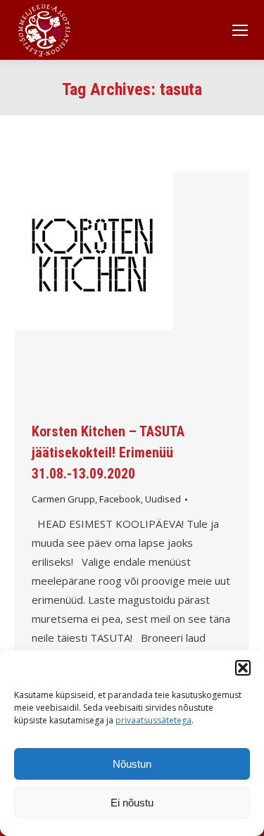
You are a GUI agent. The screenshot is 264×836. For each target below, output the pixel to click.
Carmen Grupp (63, 499)
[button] (243, 668)
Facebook (120, 499)
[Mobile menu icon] (240, 30)
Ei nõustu (132, 803)
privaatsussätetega (153, 720)
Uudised (163, 499)
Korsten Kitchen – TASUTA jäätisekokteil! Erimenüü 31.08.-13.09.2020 (108, 452)
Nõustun (132, 764)
